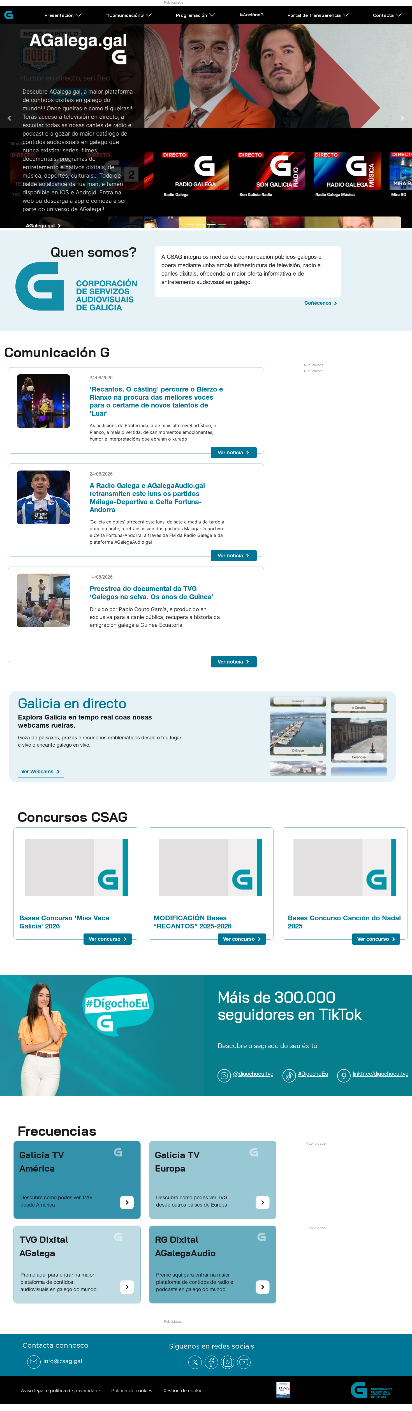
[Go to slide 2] (200, 222)
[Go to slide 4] (222, 222)
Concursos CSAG (73, 814)
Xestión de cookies (184, 1389)
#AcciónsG (252, 14)
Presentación (59, 15)
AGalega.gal (40, 225)
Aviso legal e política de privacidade (60, 1389)
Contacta (383, 15)
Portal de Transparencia (314, 15)
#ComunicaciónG (125, 15)
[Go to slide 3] (211, 222)
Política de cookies (131, 1389)
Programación (191, 15)
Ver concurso (105, 936)
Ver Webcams (37, 769)
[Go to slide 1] (190, 222)
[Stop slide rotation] (180, 222)
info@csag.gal (62, 1359)
